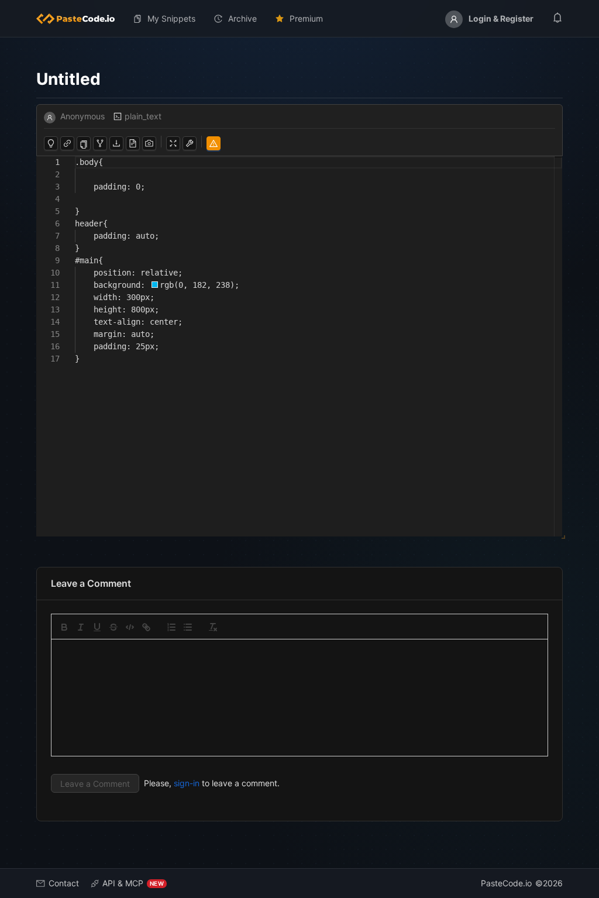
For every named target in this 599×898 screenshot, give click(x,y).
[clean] (213, 627)
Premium (306, 18)
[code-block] (130, 627)
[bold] (64, 627)
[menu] (299, 18)
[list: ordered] (171, 627)
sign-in (186, 783)
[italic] (81, 627)
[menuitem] (80, 18)
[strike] (113, 627)
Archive (242, 18)
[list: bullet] (188, 627)
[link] (146, 627)
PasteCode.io (506, 883)
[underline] (97, 627)
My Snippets (171, 18)
